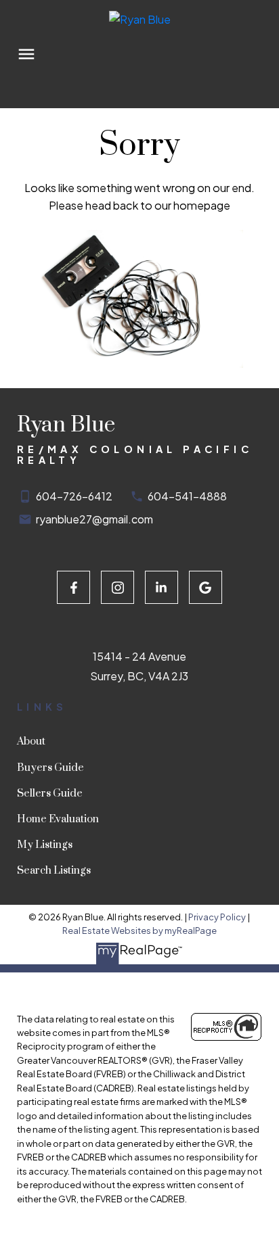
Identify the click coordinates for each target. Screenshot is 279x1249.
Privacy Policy (217, 917)
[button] (73, 587)
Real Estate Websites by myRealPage (139, 930)
